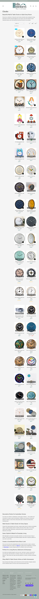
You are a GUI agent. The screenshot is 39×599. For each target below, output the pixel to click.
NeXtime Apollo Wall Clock (19, 384)
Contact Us (19, 577)
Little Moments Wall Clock (31, 159)
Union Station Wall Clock (31, 261)
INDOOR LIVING (6, 575)
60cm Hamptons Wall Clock (19, 297)
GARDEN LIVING (6, 577)
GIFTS (4, 583)
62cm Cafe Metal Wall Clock (19, 487)
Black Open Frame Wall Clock (31, 278)
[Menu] (3, 6)
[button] (30, 6)
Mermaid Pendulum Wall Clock (31, 107)
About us (19, 575)
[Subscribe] (35, 576)
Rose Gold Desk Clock (31, 193)
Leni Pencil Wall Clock (31, 176)
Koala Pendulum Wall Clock (31, 141)
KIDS (3, 582)
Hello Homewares (7, 594)
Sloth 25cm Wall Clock (19, 90)
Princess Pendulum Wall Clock (19, 124)
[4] (35, 23)
